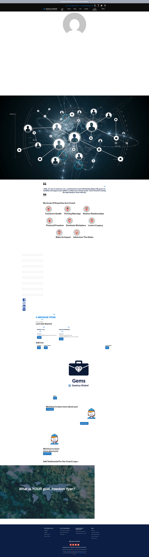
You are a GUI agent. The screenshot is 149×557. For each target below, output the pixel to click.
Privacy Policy (94, 538)
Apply (39, 337)
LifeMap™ (46, 530)
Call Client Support (95, 532)
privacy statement (80, 553)
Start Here (62, 9)
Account (93, 530)
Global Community (94, 9)
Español (103, 8)
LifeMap (69, 8)
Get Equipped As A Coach (81, 533)
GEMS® (45, 532)
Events (74, 8)
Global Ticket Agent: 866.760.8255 (72, 5)
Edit (105, 186)
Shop (80, 8)
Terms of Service (95, 536)
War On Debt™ (47, 534)
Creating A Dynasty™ (64, 532)
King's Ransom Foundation (120, 251)
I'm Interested (50, 409)
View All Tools (47, 536)
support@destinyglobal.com (87, 5)
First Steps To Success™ (65, 530)
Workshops (62, 534)
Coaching (86, 8)
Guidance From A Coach (80, 531)
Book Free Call (84, 423)
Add (39, 347)
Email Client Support (95, 534)
